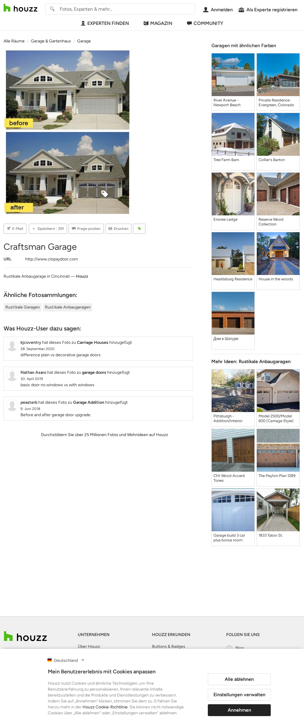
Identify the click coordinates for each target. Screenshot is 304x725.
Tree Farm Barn (226, 160)
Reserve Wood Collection (271, 221)
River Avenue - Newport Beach (226, 102)
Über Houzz (89, 646)
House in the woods (276, 279)
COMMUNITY (208, 23)
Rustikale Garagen (22, 307)
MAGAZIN (161, 23)
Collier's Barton (272, 160)
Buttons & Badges (168, 646)
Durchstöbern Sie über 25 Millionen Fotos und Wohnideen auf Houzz (104, 434)
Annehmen (239, 710)
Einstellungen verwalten (239, 694)
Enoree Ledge (225, 219)
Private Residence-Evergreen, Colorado (276, 102)
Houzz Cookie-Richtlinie (105, 707)
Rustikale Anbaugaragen (68, 307)
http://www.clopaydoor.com (51, 259)
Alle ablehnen (239, 679)
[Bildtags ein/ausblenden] (139, 229)
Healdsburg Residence (232, 279)
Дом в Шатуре (225, 338)
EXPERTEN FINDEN (108, 23)
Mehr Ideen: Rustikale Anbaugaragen (251, 361)
